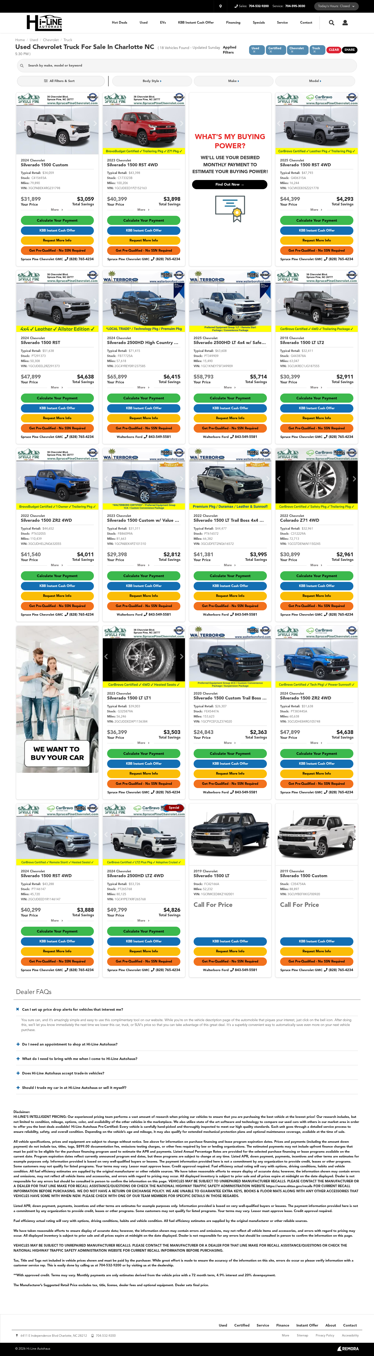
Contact (306, 22)
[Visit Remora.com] (348, 1350)
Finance (282, 1325)
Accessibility (350, 1335)
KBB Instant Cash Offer (196, 22)
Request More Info (57, 240)
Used (144, 22)
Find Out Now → (229, 184)
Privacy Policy (325, 1335)
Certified (242, 1325)
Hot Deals (119, 22)
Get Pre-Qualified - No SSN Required (57, 250)
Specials (259, 22)
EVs (163, 22)
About (330, 1325)
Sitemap (302, 1335)
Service (282, 22)
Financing (233, 22)
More (55, 209)
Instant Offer (307, 1325)
